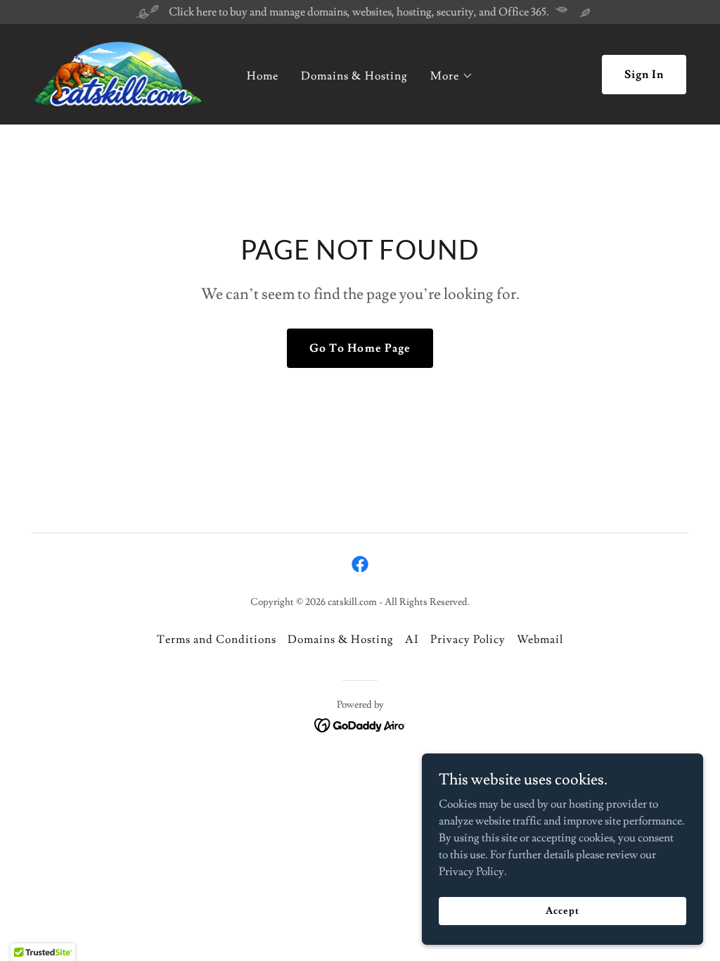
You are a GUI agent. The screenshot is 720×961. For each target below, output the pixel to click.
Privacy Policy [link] (468, 639)
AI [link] (412, 639)
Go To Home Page (359, 348)
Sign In (644, 75)
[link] (118, 72)
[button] (451, 76)
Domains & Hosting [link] (354, 76)
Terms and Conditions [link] (216, 639)
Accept (562, 910)
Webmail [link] (540, 639)
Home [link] (262, 76)
